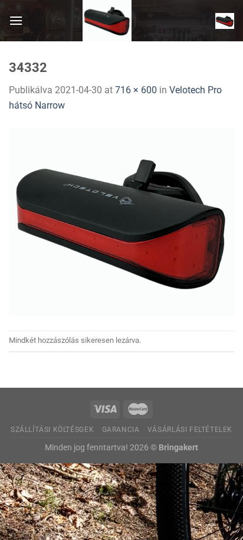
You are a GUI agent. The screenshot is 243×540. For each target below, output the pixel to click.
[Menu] (16, 20)
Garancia (121, 430)
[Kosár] (224, 20)
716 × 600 (136, 90)
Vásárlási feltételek (189, 430)
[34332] (121, 221)
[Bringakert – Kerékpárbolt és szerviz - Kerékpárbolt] (107, 20)
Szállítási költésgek (52, 430)
